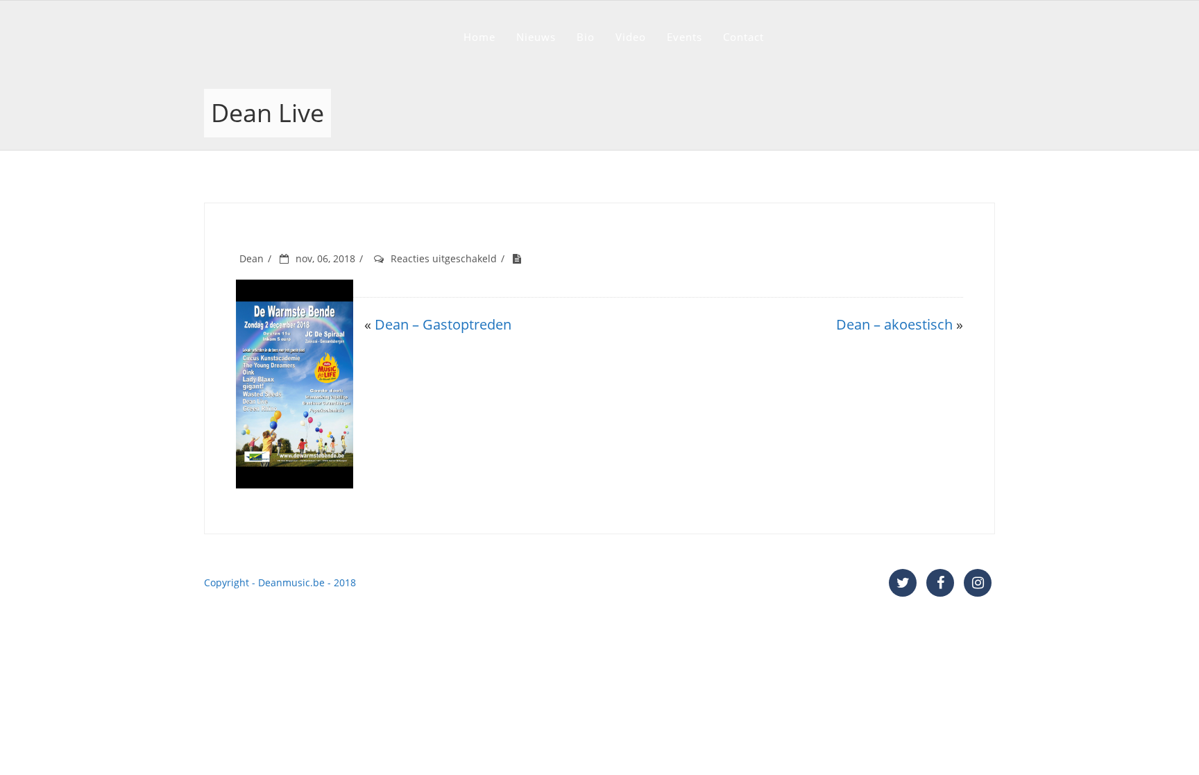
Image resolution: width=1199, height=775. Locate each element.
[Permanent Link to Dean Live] (520, 258)
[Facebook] (940, 583)
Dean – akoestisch (894, 324)
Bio (586, 37)
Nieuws (536, 37)
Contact (743, 37)
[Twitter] (903, 583)
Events (684, 37)
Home (479, 37)
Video (630, 37)
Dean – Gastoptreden (443, 324)
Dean (251, 258)
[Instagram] (978, 583)
